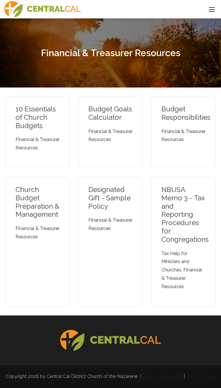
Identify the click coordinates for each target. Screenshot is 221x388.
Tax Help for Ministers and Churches (175, 262)
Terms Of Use (200, 376)
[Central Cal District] (42, 9)
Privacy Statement (162, 376)
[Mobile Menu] (212, 9)
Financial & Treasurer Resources (181, 278)
